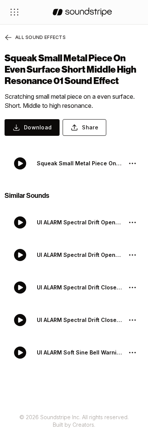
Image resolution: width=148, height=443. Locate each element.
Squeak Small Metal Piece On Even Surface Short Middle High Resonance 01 (79, 163)
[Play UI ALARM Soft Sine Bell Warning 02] (20, 353)
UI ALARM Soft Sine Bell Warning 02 (79, 352)
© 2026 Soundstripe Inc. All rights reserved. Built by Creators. (74, 421)
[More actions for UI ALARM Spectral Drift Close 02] (132, 287)
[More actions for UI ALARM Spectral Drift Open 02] (132, 222)
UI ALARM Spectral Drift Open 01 (79, 255)
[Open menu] (14, 12)
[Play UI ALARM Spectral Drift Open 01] (20, 255)
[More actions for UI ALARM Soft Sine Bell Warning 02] (132, 352)
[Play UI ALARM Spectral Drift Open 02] (20, 222)
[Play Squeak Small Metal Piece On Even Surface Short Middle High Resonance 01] (20, 163)
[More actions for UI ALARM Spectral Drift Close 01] (132, 320)
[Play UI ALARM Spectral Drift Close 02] (20, 287)
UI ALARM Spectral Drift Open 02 (79, 222)
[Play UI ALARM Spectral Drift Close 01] (20, 320)
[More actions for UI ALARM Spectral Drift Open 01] (132, 255)
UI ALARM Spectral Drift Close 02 (79, 287)
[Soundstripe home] (82, 12)
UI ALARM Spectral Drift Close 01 (79, 320)
